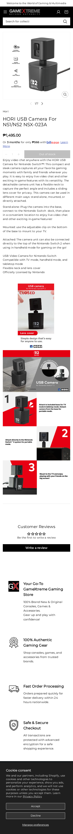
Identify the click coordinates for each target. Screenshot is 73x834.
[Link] (25, 12)
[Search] (65, 21)
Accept (35, 806)
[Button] (42, 104)
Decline (36, 815)
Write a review (36, 548)
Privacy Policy (32, 796)
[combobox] (36, 21)
